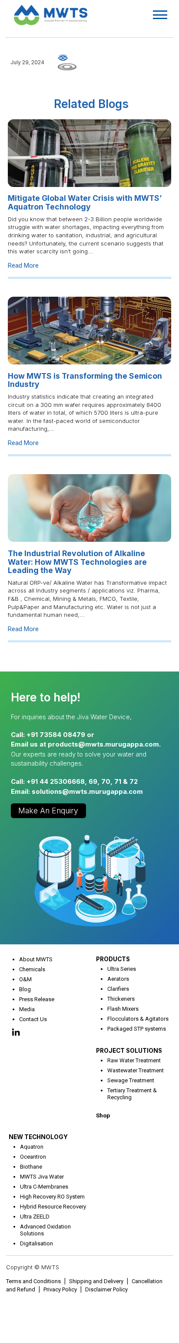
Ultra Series (121, 969)
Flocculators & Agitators (138, 1018)
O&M (25, 979)
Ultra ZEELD (35, 1216)
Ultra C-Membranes (44, 1186)
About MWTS (36, 959)
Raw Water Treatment (134, 1060)
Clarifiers (118, 989)
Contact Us (33, 1019)
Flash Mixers (123, 1009)
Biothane (31, 1166)
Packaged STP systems (136, 1028)
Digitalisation (36, 1243)
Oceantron (33, 1156)
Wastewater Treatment (135, 1070)
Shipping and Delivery (96, 1281)
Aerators (118, 979)
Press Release (36, 999)
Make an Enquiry (48, 810)
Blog (25, 989)
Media (27, 1009)
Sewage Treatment (130, 1080)
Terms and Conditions (33, 1281)
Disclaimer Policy (106, 1289)
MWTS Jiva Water (42, 1176)
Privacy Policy (60, 1289)
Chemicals (32, 969)
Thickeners (121, 999)
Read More (23, 265)
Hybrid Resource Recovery (53, 1206)
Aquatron (31, 1146)
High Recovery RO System (52, 1196)
